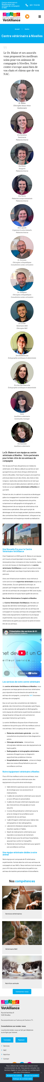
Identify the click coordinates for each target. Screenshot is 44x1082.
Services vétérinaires (13, 914)
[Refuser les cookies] (41, 1072)
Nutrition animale (12, 983)
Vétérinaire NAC (11, 949)
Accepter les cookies (14, 1075)
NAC (31, 695)
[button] (40, 16)
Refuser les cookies (31, 1075)
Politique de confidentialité (22, 1079)
